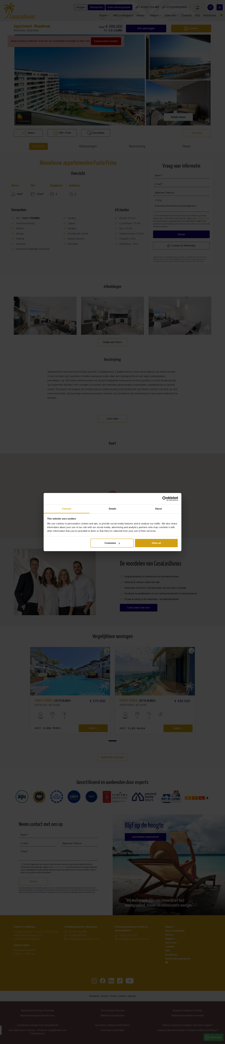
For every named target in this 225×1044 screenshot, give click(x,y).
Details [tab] (112, 508)
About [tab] (158, 508)
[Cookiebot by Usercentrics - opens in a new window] (164, 498)
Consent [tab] (66, 508)
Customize (110, 543)
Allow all (156, 543)
